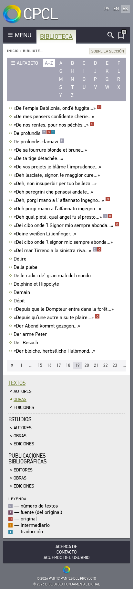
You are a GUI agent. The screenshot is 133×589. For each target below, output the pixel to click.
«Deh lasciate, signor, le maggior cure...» (57, 175)
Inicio (13, 51)
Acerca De (66, 546)
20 (87, 365)
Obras (20, 399)
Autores (23, 391)
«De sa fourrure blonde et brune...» (50, 150)
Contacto (66, 552)
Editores (23, 470)
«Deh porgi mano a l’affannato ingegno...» (57, 209)
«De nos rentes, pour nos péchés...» (53, 125)
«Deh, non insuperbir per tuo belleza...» (55, 183)
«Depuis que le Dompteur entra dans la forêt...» (64, 309)
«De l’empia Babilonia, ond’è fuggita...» (57, 108)
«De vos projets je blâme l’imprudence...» (57, 167)
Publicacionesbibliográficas (27, 458)
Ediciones (24, 407)
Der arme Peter (30, 334)
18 (68, 365)
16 (49, 365)
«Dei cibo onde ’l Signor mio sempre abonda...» (66, 225)
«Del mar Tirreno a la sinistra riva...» (57, 250)
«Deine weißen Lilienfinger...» (45, 234)
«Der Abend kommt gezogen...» (47, 326)
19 (77, 365)
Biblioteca (56, 36)
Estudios (19, 419)
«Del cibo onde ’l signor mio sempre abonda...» (63, 242)
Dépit (19, 301)
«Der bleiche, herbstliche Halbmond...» (54, 351)
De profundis (34, 133)
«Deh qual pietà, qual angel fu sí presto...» (62, 217)
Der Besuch (26, 343)
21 (96, 365)
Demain (22, 292)
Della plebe (25, 267)
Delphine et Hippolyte (36, 284)
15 (40, 365)
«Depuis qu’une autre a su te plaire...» (56, 317)
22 (105, 365)
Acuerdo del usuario (66, 557)
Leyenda (17, 499)
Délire (20, 259)
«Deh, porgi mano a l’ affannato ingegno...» (61, 200)
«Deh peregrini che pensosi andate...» (53, 192)
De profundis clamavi (38, 142)
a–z (49, 63)
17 (58, 365)
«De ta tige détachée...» (38, 158)
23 (115, 365)
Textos (17, 383)
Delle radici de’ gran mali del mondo (52, 276)
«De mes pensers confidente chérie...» (54, 116)
